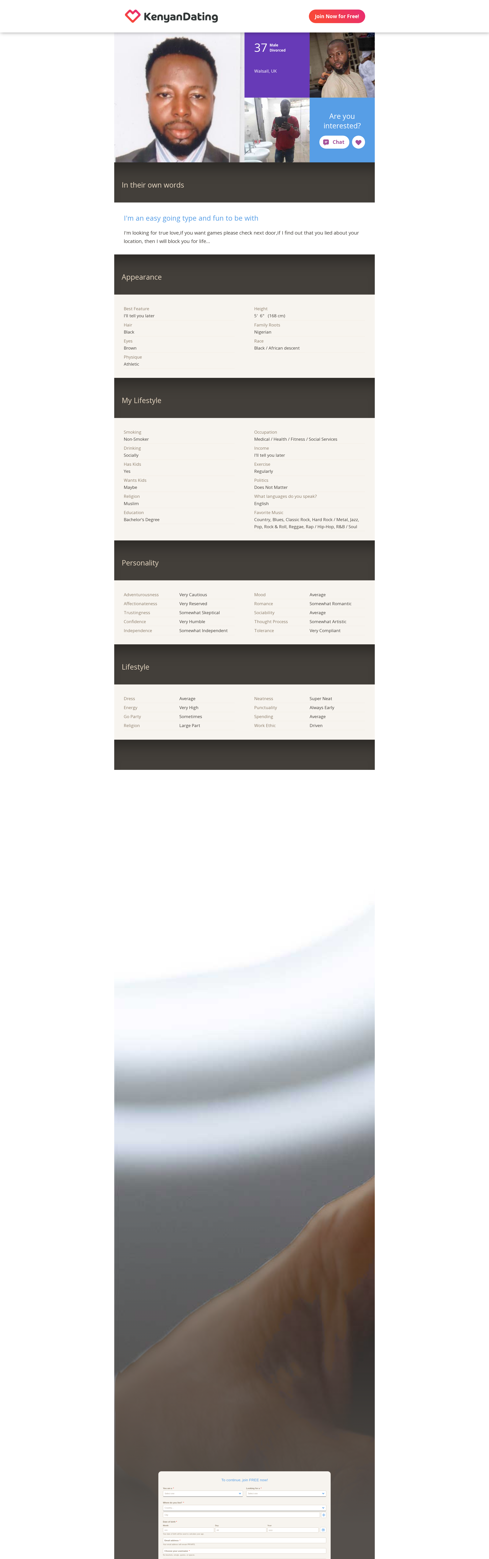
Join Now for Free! (337, 16)
